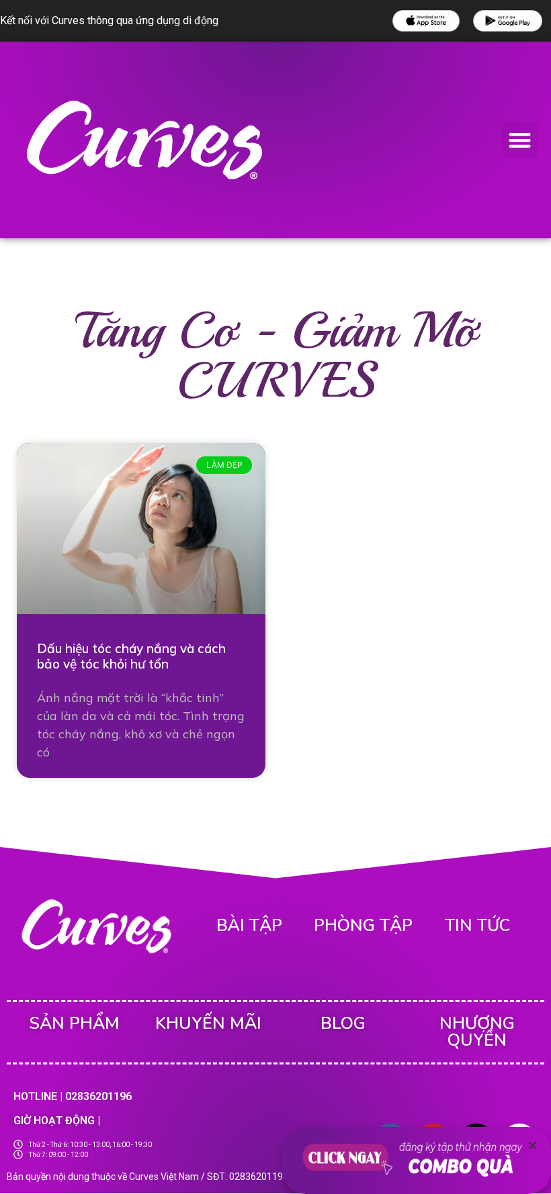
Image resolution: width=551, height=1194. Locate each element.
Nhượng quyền (477, 1032)
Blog (343, 1023)
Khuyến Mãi (208, 1023)
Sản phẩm (74, 1023)
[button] (520, 140)
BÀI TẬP (249, 925)
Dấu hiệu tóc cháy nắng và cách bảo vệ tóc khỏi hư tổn (131, 656)
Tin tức (477, 925)
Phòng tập (363, 925)
